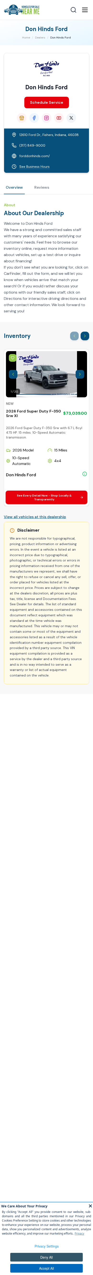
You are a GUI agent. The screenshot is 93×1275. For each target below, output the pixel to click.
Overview (14, 187)
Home (26, 37)
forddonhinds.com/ (34, 156)
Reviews (41, 187)
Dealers (40, 37)
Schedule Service (46, 102)
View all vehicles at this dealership (35, 516)
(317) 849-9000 (32, 145)
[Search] (73, 10)
